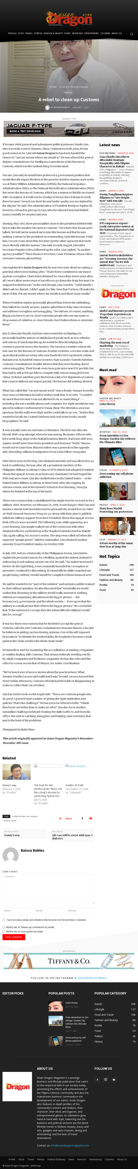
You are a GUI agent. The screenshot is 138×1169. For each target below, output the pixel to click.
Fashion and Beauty (110, 399)
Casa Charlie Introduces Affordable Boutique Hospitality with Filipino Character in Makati (115, 161)
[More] (91, 818)
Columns (109, 1159)
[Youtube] (114, 1080)
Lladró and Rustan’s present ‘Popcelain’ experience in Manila (117, 314)
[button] (131, 34)
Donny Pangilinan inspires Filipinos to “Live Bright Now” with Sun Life (116, 197)
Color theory (107, 404)
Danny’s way (9, 785)
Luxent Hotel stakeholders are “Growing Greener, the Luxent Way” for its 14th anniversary (116, 260)
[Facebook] (82, 818)
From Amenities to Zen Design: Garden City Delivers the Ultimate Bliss (117, 439)
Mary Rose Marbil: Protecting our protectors (116, 510)
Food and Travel (108, 153)
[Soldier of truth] (80, 772)
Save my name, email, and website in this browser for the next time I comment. (46, 920)
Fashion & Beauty (56, 1159)
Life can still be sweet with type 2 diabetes (72, 837)
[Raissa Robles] (48, 107)
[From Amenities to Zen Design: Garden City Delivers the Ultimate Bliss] (117, 418)
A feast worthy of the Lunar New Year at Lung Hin (116, 545)
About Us (122, 1159)
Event (71, 1159)
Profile (53, 87)
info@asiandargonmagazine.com (70, 1145)
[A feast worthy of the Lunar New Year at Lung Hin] (117, 526)
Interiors (81, 1159)
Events (103, 191)
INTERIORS (105, 432)
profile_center (10, 821)
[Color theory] (117, 385)
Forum (103, 470)
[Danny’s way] (17, 772)
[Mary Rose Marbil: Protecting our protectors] (117, 491)
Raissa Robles (62, 107)
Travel (30, 1159)
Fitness (40, 1159)
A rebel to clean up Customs (25, 816)
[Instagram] (106, 1079)
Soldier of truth (74, 785)
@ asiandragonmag (90, 978)
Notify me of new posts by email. (24, 931)
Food (102, 540)
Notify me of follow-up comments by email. (30, 927)
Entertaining (95, 1159)
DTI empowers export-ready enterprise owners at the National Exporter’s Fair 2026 (117, 228)
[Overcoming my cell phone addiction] (117, 456)
